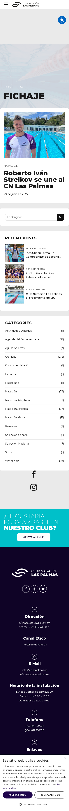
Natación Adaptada (17, 400)
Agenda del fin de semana (22, 339)
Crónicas (10, 356)
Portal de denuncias (35, 644)
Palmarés (11, 426)
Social (9, 452)
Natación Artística (16, 408)
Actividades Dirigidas (18, 330)
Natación (11, 165)
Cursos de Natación (17, 365)
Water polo (12, 461)
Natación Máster (15, 417)
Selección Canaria (16, 435)
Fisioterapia (12, 383)
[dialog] (34, 783)
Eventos (10, 374)
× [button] (64, 758)
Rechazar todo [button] (50, 794)
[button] (34, 804)
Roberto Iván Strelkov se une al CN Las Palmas (34, 179)
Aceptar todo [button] (18, 794)
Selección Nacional (17, 443)
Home (9, 87)
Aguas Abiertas (14, 348)
